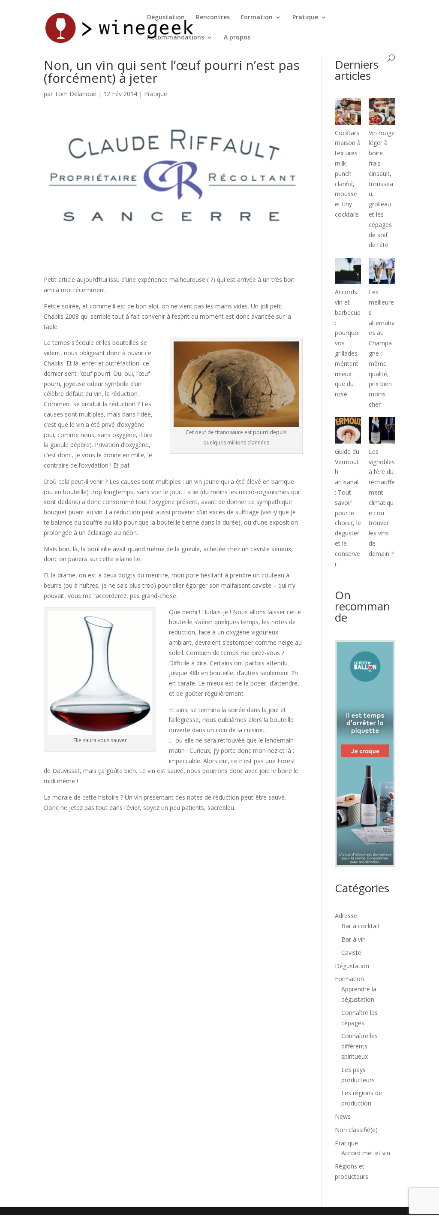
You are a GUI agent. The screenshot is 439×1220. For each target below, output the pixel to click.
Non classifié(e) (356, 1130)
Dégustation (166, 17)
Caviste (351, 952)
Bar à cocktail (360, 926)
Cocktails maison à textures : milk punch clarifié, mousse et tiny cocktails (348, 173)
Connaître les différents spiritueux (359, 1046)
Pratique (305, 17)
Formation (257, 17)
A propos (237, 37)
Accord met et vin (365, 1153)
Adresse (346, 916)
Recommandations (175, 37)
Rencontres (213, 17)
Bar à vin (353, 939)
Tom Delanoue (75, 94)
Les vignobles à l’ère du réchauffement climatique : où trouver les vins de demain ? (382, 502)
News (343, 1116)
